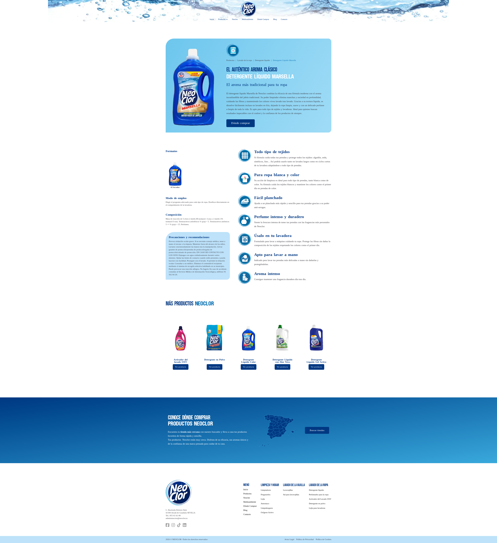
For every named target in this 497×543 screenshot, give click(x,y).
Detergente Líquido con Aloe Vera (282, 360)
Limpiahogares (267, 508)
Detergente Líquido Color (248, 360)
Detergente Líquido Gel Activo (316, 360)
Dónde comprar (240, 123)
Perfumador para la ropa (318, 495)
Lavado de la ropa (244, 60)
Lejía (263, 499)
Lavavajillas (288, 490)
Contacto (284, 19)
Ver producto (180, 367)
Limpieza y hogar (270, 485)
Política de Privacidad (305, 539)
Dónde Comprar (263, 19)
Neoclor (235, 19)
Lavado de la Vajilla (294, 485)
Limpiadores (266, 490)
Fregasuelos (265, 495)
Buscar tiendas (317, 430)
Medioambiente (247, 19)
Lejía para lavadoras (317, 508)
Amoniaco (265, 503)
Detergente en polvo (317, 503)
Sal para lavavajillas (291, 495)
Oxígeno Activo (267, 512)
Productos (221, 19)
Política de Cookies (323, 539)
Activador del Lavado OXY (320, 499)
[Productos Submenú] (227, 19)
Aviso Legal (289, 539)
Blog (275, 19)
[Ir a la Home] (248, 9)
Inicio (212, 19)
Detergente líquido (262, 60)
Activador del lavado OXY (181, 360)
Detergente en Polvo (214, 359)
